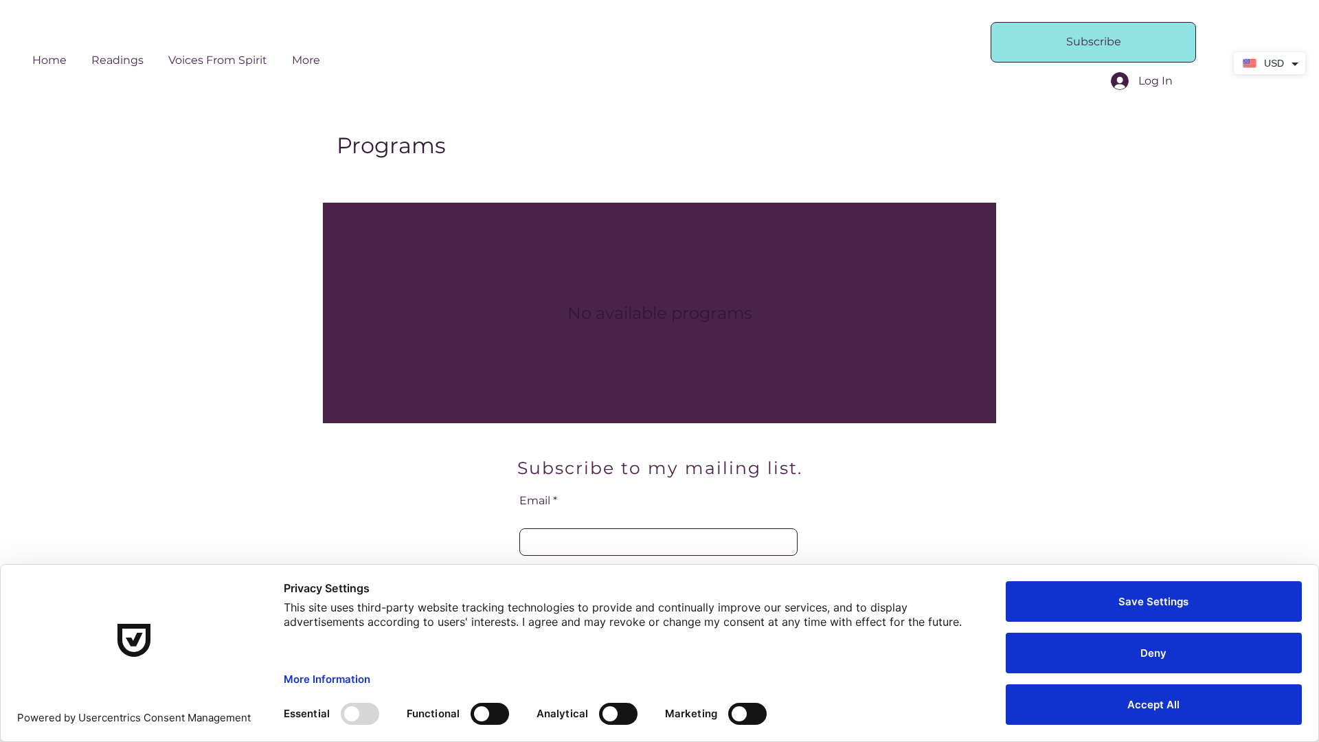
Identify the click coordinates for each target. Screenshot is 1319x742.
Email (534, 500)
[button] (117, 54)
